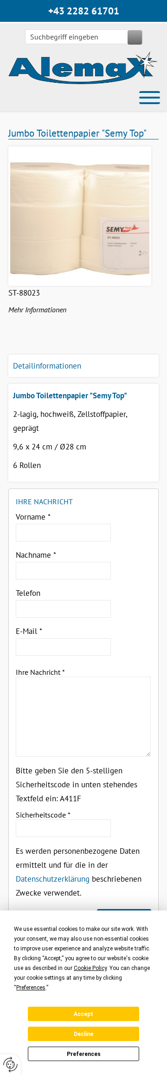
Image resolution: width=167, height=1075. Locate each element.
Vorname (33, 517)
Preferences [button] (30, 987)
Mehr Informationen (37, 309)
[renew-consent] (10, 1064)
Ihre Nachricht (40, 672)
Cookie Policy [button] (90, 968)
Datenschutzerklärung (53, 879)
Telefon (28, 593)
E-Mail (29, 631)
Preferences (84, 1054)
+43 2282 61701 (83, 11)
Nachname (36, 555)
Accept (83, 1014)
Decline (83, 1034)
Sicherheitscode (43, 814)
